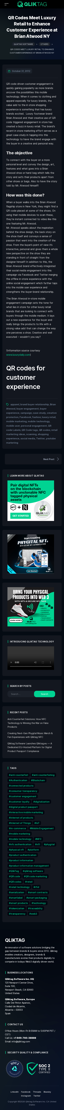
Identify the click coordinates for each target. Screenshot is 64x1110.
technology (39, 903)
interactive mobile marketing (27, 812)
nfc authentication (21, 844)
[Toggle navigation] (6, 4)
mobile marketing (16, 421)
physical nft (17, 849)
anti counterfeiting (44, 774)
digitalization (42, 801)
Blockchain (39, 780)
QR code (15, 876)
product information (22, 860)
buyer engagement (27, 408)
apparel (14, 404)
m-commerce (18, 828)
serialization (17, 892)
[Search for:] (23, 694)
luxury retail (48, 417)
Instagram (26, 1095)
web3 (34, 913)
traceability (36, 908)
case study (39, 412)
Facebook (25, 417)
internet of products (22, 817)
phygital (50, 844)
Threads (37, 1092)
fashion (36, 417)
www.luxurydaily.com (18, 354)
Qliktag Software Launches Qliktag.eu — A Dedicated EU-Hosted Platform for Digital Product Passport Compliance (29, 747)
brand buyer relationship (34, 404)
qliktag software (33, 871)
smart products (19, 903)
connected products (22, 785)
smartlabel (17, 897)
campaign (26, 412)
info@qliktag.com (21, 1041)
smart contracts (39, 892)
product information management (30, 865)
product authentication (23, 855)
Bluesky (47, 1092)
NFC (39, 839)
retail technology (20, 887)
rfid (37, 887)
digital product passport (24, 807)
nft (38, 844)
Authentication (19, 780)
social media (28, 438)
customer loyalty (20, 801)
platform (34, 849)
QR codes (44, 429)
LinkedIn (15, 1092)
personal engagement (34, 425)
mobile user (13, 425)
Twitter (40, 438)
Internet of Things (21, 823)
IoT (37, 823)
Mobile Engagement (42, 828)
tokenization (17, 908)
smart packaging (37, 897)
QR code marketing (36, 876)
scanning (31, 434)
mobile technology (39, 421)
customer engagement (23, 796)
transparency (18, 913)
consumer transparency (24, 790)
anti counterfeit (19, 774)
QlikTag (15, 871)
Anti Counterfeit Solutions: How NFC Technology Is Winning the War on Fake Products (27, 723)
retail (29, 881)
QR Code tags (30, 429)
